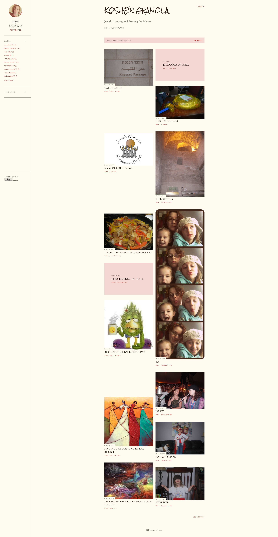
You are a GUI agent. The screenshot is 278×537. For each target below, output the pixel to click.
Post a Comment (115, 91)
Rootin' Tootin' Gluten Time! (124, 352)
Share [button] (106, 91)
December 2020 (11, 48)
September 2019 (11, 69)
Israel (160, 411)
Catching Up (113, 88)
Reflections (164, 199)
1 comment (164, 124)
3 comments (172, 68)
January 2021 (10, 45)
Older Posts (198, 517)
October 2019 (10, 66)
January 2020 (10, 59)
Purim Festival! (166, 456)
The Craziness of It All (127, 279)
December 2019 (11, 62)
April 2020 (9, 55)
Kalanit (15, 21)
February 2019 (10, 76)
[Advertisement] (128, 112)
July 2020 (8, 52)
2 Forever (162, 502)
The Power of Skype (176, 64)
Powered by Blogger (156, 530)
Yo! (158, 361)
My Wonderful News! (118, 168)
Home (107, 28)
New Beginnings (167, 121)
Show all (198, 40)
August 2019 (10, 73)
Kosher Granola (136, 10)
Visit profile (15, 30)
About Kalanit (117, 28)
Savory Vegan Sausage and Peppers (128, 252)
